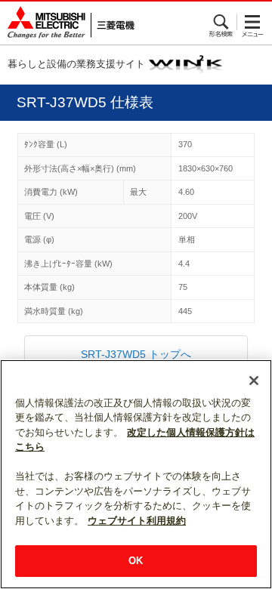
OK (135, 560)
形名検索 (221, 22)
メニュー (252, 22)
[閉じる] (253, 380)
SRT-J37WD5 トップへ (136, 354)
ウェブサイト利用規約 (137, 520)
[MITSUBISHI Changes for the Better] (67, 23)
